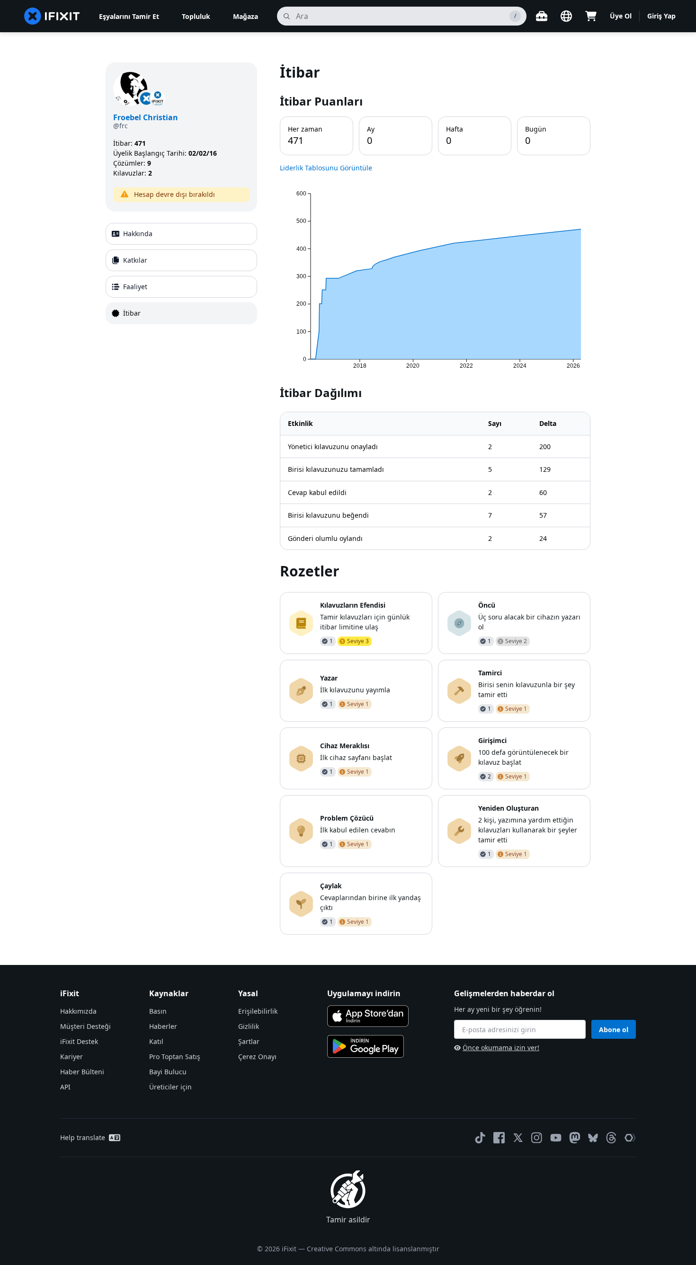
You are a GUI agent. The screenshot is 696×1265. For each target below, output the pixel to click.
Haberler (163, 1026)
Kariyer (71, 1056)
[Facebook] (499, 1137)
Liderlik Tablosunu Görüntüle (326, 167)
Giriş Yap (661, 15)
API (65, 1086)
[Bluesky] (593, 1138)
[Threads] (611, 1137)
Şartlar (248, 1041)
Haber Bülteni (82, 1071)
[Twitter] (518, 1137)
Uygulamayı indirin (364, 993)
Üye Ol (621, 15)
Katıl (156, 1041)
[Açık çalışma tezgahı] (541, 16)
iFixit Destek (79, 1041)
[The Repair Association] (630, 1137)
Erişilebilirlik (257, 1011)
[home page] (52, 16)
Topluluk (196, 16)
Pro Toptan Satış (174, 1056)
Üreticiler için (170, 1086)
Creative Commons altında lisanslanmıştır (373, 1248)
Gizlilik (248, 1026)
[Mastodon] (574, 1137)
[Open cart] (590, 16)
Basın (158, 1011)
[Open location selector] (566, 16)
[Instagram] (537, 1137)
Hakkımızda (78, 1011)
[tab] (181, 234)
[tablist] (181, 273)
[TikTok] (480, 1137)
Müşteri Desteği (85, 1026)
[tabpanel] (435, 498)
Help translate (82, 1137)
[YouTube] (556, 1137)
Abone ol (613, 1029)
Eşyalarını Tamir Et (129, 16)
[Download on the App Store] (368, 1016)
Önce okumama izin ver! (501, 1047)
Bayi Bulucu (168, 1071)
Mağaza (245, 16)
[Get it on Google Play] (365, 1046)
